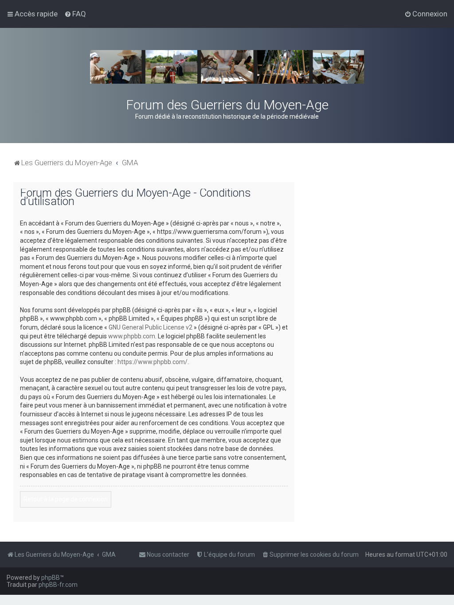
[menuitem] (75, 14)
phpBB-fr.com (58, 584)
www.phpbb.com (131, 336)
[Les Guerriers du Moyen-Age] (227, 67)
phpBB (50, 577)
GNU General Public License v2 (150, 327)
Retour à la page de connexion (65, 499)
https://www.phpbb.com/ (152, 361)
